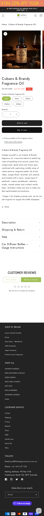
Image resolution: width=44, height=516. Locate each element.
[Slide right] (24, 73)
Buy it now (22, 130)
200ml (7, 104)
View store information (13, 142)
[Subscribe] (36, 495)
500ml (18, 104)
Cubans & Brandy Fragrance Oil (22, 24)
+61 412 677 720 (19, 466)
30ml (17, 98)
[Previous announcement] (2, 9)
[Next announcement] (41, 9)
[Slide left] (19, 73)
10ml (6, 98)
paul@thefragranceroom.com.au (23, 461)
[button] (3, 15)
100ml (27, 98)
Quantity (5, 109)
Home (4, 24)
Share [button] (7, 207)
